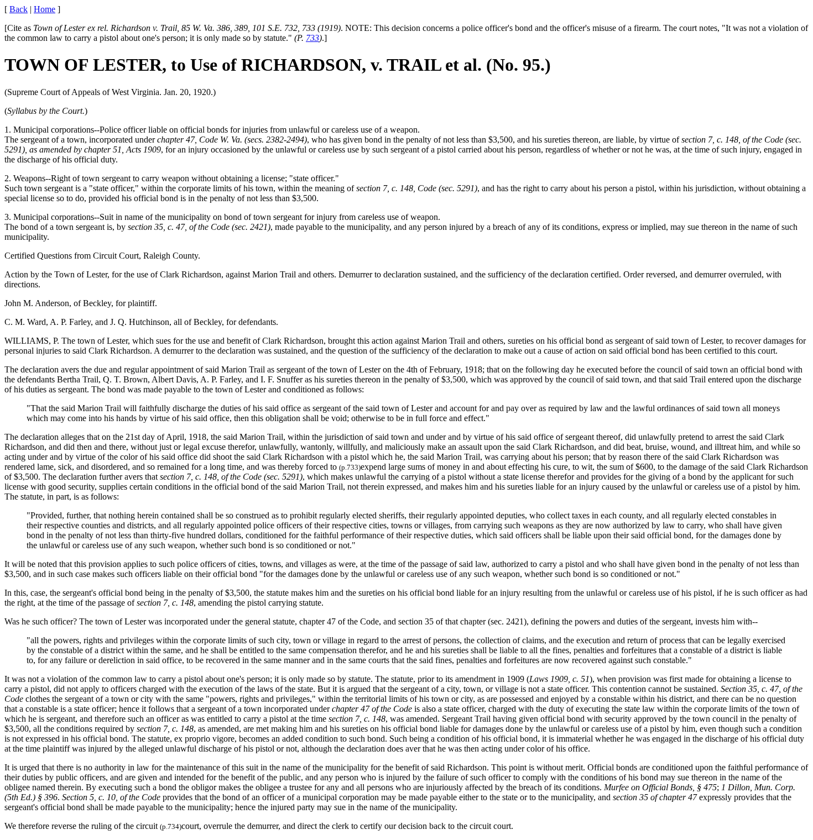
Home (44, 9)
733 (312, 38)
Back (18, 9)
